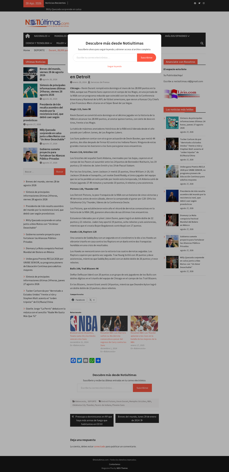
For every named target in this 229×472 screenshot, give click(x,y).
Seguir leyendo (114, 66)
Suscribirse (146, 57)
